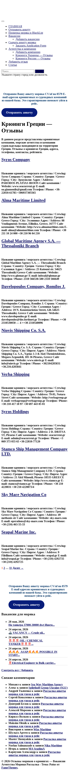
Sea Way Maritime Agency (47, 684)
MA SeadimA (36, 748)
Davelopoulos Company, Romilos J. (33, 286)
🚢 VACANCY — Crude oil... (26, 632)
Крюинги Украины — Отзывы (34, 55)
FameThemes (9, 767)
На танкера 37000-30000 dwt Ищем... (31, 624)
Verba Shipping (15, 374)
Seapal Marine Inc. (18, 532)
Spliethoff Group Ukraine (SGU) (48, 687)
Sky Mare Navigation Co (23, 494)
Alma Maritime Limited (23, 200)
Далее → (18, 567)
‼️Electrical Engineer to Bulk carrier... (32, 662)
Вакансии (14, 35)
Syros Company (15, 159)
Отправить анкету (19, 29)
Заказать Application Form (31, 45)
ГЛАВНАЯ (15, 26)
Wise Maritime (42, 729)
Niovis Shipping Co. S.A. (23, 330)
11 (10, 567)
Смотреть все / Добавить (17, 670)
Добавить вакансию (28, 39)
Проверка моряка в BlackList (25, 32)
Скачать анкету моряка (22, 42)
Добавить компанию (28, 52)
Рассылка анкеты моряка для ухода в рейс (37, 692)
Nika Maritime (53, 745)
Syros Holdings (15, 411)
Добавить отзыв (18, 61)
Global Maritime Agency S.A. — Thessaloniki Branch (31, 243)
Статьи (12, 64)
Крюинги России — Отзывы (33, 58)
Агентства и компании (22, 48)
